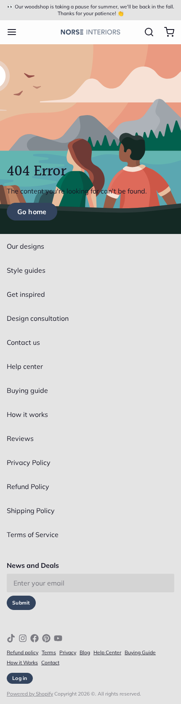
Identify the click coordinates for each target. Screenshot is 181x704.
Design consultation (38, 318)
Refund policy (22, 652)
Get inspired (26, 294)
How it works (27, 414)
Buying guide (27, 390)
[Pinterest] (46, 638)
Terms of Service (33, 534)
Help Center (107, 652)
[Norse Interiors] (90, 32)
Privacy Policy (29, 462)
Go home (32, 211)
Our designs (25, 246)
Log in (19, 678)
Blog (85, 652)
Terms (49, 652)
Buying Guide (140, 652)
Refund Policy (28, 486)
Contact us (23, 342)
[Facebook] (34, 638)
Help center (25, 366)
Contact (50, 662)
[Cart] (165, 32)
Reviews (20, 438)
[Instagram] (23, 638)
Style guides (26, 270)
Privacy (67, 652)
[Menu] (15, 32)
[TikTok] (11, 638)
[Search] (145, 32)
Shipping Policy (31, 510)
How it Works (22, 662)
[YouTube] (58, 638)
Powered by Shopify (30, 694)
